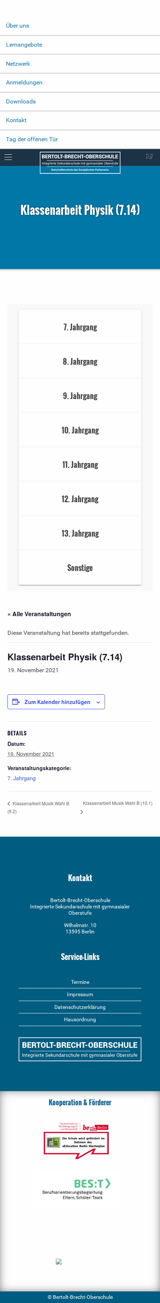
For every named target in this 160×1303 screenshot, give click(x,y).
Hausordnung (80, 1019)
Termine (80, 982)
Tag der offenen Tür (32, 139)
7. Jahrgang (21, 778)
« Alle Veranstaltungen (39, 613)
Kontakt (16, 120)
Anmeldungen (24, 82)
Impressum (80, 994)
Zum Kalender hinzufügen (57, 701)
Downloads (21, 101)
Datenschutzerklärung (80, 1007)
